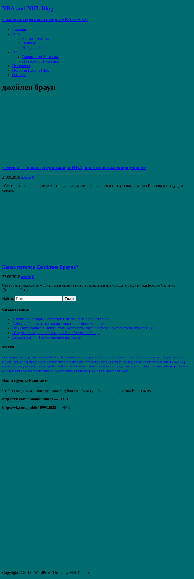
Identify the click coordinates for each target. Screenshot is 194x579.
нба (103, 366)
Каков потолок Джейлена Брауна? (40, 267)
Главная (19, 29)
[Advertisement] (40, 489)
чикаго (100, 371)
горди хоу (30, 362)
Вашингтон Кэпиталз (40, 56)
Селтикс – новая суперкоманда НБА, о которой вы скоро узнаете (74, 167)
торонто (60, 371)
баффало (54, 357)
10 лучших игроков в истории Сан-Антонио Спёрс (56, 332)
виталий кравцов (12, 362)
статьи (37, 371)
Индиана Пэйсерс (37, 47)
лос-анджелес (77, 366)
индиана (133, 362)
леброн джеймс (47, 366)
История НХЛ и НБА (30, 70)
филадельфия (74, 371)
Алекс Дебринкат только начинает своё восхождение (58, 323)
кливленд (18, 366)
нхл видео (118, 366)
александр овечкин (14, 357)
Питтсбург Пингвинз (40, 61)
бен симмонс (69, 357)
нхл (108, 366)
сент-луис (8, 371)
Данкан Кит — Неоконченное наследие (46, 337)
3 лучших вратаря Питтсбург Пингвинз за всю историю (60, 319)
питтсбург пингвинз (149, 366)
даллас (42, 362)
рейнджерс (170, 366)
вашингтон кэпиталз (131, 357)
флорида (89, 371)
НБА (16, 34)
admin (26, 177)
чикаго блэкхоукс (117, 371)
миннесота (93, 366)
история (157, 362)
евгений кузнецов (96, 362)
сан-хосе (183, 366)
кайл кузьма (171, 362)
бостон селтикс (107, 357)
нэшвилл (130, 366)
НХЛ (16, 52)
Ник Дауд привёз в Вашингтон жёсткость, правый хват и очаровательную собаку (82, 328)
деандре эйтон (56, 362)
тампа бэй (48, 371)
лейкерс (63, 366)
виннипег (179, 357)
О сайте (19, 75)
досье (80, 362)
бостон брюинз (87, 357)
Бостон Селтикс (36, 38)
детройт (71, 362)
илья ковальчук (117, 362)
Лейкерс (29, 43)
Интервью (21, 66)
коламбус (31, 366)
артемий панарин (37, 357)
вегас (148, 357)
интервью (145, 362)
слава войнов (23, 371)
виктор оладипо (162, 357)
